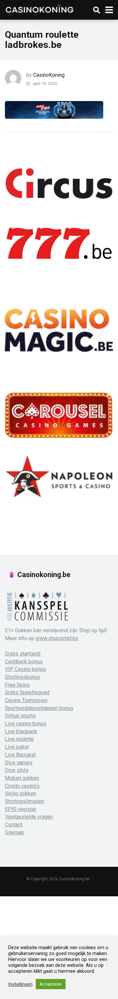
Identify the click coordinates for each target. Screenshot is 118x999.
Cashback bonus (24, 661)
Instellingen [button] (20, 984)
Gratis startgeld (22, 654)
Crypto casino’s (22, 786)
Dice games (18, 763)
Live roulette (19, 739)
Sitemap (14, 832)
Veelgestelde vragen (29, 817)
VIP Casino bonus (25, 669)
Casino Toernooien (26, 700)
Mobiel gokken (22, 778)
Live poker (17, 747)
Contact (13, 825)
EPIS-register (20, 809)
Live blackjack (21, 731)
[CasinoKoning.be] (39, 8)
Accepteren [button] (51, 984)
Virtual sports (20, 716)
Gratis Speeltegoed (27, 692)
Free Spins (17, 685)
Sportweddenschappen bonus (39, 708)
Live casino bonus (26, 723)
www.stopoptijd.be (57, 638)
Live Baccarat (20, 755)
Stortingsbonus (22, 677)
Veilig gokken (20, 793)
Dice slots (17, 770)
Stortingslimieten (24, 801)
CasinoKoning (49, 75)
